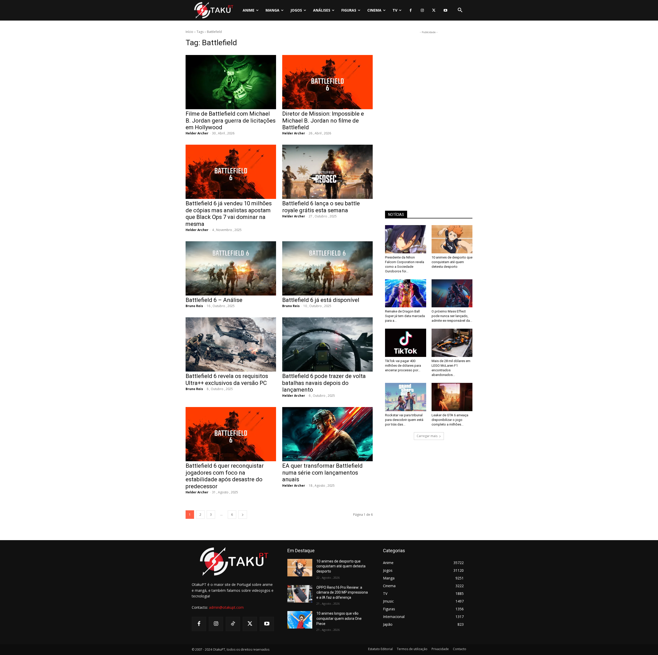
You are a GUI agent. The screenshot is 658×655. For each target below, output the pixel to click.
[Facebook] (410, 10)
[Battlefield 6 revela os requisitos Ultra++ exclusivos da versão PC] (231, 344)
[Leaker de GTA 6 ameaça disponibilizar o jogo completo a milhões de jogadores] (452, 397)
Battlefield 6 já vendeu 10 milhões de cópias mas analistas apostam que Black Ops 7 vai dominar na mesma (229, 213)
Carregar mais (427, 436)
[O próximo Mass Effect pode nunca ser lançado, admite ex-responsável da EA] (452, 293)
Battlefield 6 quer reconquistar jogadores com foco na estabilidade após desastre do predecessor (225, 476)
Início (189, 32)
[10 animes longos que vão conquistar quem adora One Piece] (299, 620)
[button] (460, 10)
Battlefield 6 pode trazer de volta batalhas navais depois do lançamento (324, 383)
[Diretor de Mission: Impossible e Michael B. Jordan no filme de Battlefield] (327, 82)
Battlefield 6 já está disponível (320, 300)
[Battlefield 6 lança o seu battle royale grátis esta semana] (327, 172)
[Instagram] (422, 10)
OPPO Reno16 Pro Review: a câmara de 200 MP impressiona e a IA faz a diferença (342, 592)
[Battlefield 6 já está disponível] (327, 268)
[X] (433, 10)
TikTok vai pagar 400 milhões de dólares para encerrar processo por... (403, 365)
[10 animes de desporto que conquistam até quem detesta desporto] (452, 239)
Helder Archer (197, 133)
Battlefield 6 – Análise (214, 300)
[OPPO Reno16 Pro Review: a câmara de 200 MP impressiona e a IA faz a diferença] (299, 594)
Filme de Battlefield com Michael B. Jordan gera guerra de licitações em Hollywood (231, 120)
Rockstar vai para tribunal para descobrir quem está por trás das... (404, 419)
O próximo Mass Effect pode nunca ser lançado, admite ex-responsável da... (452, 315)
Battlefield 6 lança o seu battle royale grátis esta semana (321, 206)
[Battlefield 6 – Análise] (231, 268)
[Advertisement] (428, 112)
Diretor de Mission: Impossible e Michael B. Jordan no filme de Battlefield (323, 120)
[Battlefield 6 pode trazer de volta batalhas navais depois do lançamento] (327, 344)
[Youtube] (445, 10)
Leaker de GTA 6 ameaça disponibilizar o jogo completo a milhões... (450, 419)
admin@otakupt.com (226, 607)
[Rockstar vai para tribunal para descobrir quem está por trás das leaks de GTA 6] (405, 397)
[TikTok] (233, 624)
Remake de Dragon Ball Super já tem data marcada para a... (405, 315)
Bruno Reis (194, 306)
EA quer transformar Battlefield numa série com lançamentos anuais (322, 473)
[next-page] (242, 514)
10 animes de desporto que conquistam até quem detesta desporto (452, 262)
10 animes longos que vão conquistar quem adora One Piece (339, 618)
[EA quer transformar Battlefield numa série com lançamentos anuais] (327, 434)
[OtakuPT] (213, 10)
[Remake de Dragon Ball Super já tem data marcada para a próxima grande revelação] (405, 293)
